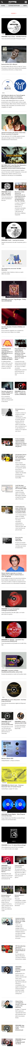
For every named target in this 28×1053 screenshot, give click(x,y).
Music (14, 13)
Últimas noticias (14, 5)
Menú (25, 5)
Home (3, 5)
